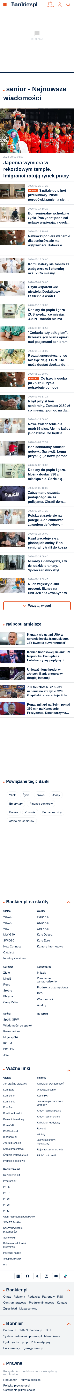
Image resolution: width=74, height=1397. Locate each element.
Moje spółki (10, 1037)
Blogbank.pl (10, 1137)
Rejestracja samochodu (50, 1149)
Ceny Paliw (10, 1002)
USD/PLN (43, 922)
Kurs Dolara (44, 934)
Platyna (8, 996)
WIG (6, 928)
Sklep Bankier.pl (12, 1258)
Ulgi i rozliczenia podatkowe (19, 1216)
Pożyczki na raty (12, 1252)
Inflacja (41, 972)
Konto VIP (8, 1125)
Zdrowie (30, 812)
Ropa (6, 984)
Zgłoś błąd (10, 1308)
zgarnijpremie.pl (32, 1348)
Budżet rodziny (52, 812)
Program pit (9, 1181)
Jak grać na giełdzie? (15, 1083)
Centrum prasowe (15, 1302)
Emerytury (16, 803)
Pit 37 (6, 1193)
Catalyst (8, 952)
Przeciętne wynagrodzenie (47, 979)
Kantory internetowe (50, 946)
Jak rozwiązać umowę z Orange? (50, 1103)
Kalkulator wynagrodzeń (50, 1083)
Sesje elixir (9, 1237)
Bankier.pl (9, 1330)
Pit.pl (48, 1330)
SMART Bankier (12, 1222)
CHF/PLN (43, 928)
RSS (60, 1296)
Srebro (7, 990)
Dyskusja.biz (11, 1342)
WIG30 (7, 916)
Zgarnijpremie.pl (12, 1143)
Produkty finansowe (41, 1302)
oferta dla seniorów (21, 821)
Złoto (6, 972)
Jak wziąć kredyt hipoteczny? (46, 1141)
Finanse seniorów (41, 803)
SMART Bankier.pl (30, 1330)
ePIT (5, 1264)
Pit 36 (6, 1187)
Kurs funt (8, 1107)
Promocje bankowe (14, 1160)
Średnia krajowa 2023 (15, 1154)
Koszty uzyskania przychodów (13, 1230)
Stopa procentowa (13, 1149)
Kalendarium (11, 1031)
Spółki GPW (11, 1019)
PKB (40, 993)
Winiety (41, 1134)
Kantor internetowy (13, 1119)
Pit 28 (6, 1204)
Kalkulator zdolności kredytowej (14, 1245)
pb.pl (25, 1342)
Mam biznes (52, 1336)
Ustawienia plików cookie (19, 1389)
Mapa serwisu (28, 1308)
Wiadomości (45, 999)
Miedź (7, 978)
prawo (41, 795)
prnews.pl (35, 1336)
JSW (6, 1055)
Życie (26, 795)
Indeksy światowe (14, 958)
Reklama (19, 1296)
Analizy (41, 1005)
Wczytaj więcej (39, 605)
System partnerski (15, 1336)
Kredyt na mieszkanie (49, 1110)
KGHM (7, 1043)
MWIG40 (9, 934)
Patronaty (48, 1296)
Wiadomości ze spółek (17, 1025)
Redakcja (34, 1296)
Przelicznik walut (12, 1113)
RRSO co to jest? (46, 1155)
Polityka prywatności (16, 1385)
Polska (13, 812)
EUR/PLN (43, 916)
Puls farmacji (11, 1348)
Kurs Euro (43, 940)
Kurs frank (9, 1101)
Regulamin (10, 1379)
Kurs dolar (9, 1095)
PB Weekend (10, 1131)
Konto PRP (43, 1095)
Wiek (12, 795)
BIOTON (8, 1049)
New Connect (12, 946)
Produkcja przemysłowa (52, 987)
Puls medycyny (40, 1342)
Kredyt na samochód (48, 1116)
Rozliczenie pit (11, 1175)
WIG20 (7, 922)
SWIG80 (8, 940)
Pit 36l (6, 1198)
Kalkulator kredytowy (48, 1122)
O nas (7, 1296)
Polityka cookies (30, 1379)
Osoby (56, 795)
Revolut (41, 1128)
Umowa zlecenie (46, 1089)
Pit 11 (6, 1210)
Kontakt (62, 1302)
